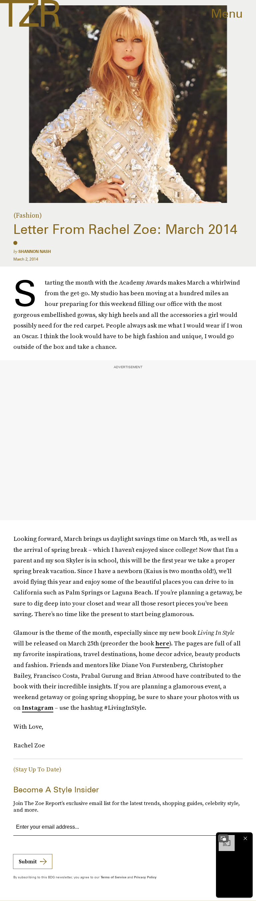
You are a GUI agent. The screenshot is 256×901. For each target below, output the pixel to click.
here (162, 643)
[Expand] (223, 838)
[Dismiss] (245, 838)
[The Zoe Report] (30, 13)
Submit (28, 861)
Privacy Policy (145, 877)
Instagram (37, 707)
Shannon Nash (34, 251)
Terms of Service (113, 877)
